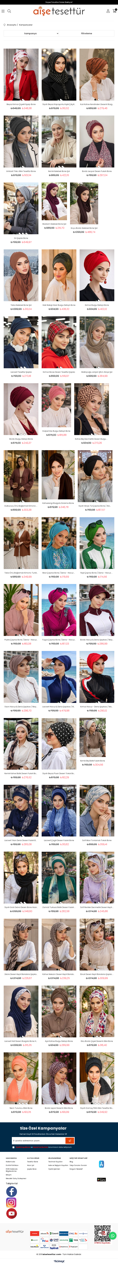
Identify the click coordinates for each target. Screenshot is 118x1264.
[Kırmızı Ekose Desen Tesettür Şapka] (59, 342)
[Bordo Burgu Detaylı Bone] (21, 409)
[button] (19, 100)
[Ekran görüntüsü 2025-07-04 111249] (103, 1235)
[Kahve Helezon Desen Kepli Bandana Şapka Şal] (59, 944)
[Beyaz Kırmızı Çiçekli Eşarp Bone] (21, 75)
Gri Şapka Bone (21, 238)
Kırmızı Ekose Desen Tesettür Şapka (59, 372)
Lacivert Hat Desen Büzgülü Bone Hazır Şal (21, 1041)
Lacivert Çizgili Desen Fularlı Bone (59, 840)
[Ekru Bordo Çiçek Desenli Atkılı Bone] (96, 1011)
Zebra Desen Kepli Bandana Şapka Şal (21, 974)
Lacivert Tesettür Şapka (21, 372)
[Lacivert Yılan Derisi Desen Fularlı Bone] (21, 811)
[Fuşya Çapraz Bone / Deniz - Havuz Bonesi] (59, 610)
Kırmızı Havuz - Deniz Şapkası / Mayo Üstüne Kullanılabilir (97, 706)
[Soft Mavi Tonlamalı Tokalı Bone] (96, 811)
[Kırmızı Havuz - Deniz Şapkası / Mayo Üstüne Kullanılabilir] (96, 677)
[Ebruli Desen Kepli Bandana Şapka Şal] (96, 944)
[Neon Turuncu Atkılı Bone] (21, 1078)
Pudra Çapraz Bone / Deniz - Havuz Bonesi (21, 639)
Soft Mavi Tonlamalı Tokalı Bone (97, 840)
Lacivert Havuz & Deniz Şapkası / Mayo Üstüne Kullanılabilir (59, 706)
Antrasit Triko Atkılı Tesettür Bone (21, 171)
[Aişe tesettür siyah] (15, 1231)
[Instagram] (11, 1202)
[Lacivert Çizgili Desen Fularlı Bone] (59, 811)
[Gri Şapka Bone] (21, 208)
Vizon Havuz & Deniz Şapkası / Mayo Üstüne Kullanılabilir (21, 706)
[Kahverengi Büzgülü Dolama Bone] (58, 475)
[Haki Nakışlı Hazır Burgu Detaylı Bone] (59, 275)
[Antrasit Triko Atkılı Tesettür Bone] (21, 141)
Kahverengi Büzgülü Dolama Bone (58, 503)
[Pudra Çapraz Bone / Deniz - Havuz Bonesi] (21, 610)
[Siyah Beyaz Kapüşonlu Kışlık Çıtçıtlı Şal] (59, 75)
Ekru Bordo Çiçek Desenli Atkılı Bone (97, 1041)
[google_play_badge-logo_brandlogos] (101, 1179)
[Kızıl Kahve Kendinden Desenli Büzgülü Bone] (96, 75)
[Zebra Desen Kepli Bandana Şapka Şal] (21, 944)
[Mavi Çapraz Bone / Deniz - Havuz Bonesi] (59, 543)
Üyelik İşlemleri (54, 1169)
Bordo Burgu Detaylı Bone (21, 439)
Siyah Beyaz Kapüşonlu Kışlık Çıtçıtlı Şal (59, 104)
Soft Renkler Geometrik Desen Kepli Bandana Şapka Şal (97, 907)
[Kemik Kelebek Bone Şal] (59, 141)
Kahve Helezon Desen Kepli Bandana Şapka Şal (59, 974)
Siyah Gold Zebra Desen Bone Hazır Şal (21, 907)
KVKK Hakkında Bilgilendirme (12, 1170)
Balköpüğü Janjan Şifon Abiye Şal (96, 372)
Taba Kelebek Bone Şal (21, 305)
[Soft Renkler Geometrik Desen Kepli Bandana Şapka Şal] (96, 878)
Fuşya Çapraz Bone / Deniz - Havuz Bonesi (59, 639)
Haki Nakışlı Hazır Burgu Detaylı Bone (59, 305)
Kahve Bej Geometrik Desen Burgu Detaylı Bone (91, 439)
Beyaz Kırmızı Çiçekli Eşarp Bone (21, 104)
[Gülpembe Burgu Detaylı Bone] (56, 405)
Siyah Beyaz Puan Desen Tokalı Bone (59, 773)
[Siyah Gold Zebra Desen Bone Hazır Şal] (21, 878)
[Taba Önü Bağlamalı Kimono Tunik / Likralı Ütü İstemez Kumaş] (21, 543)
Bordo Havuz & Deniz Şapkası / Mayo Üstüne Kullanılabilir (97, 639)
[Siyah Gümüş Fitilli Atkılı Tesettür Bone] (96, 1078)
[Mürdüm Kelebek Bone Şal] (54, 201)
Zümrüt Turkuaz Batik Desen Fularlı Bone (59, 907)
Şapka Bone (31, 1169)
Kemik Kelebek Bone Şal (59, 171)
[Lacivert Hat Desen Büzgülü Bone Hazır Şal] (21, 1011)
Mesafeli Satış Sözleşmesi (16, 1179)
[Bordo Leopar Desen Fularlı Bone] (96, 141)
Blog (71, 1162)
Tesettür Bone (32, 1162)
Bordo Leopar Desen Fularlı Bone (97, 171)
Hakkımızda (10, 1162)
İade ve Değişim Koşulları (58, 1165)
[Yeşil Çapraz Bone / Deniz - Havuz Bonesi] (96, 543)
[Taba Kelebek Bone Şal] (21, 275)
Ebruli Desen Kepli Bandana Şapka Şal (97, 974)
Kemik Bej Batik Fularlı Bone (92, 760)
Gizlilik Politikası (12, 1165)
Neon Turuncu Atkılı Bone (21, 1108)
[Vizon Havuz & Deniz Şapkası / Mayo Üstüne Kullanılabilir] (21, 677)
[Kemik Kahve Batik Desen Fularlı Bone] (21, 744)
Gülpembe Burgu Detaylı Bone (56, 431)
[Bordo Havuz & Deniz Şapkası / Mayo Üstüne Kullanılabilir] (96, 610)
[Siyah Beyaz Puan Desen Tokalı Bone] (59, 744)
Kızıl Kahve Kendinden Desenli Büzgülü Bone (97, 104)
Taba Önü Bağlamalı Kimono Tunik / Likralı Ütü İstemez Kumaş (21, 572)
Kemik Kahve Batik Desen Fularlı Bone (21, 773)
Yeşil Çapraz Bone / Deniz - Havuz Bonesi (97, 572)
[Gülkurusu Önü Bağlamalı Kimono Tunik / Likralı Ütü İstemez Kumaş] (21, 476)
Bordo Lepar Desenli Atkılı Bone (59, 1108)
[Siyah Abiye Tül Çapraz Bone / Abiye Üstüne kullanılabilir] (95, 476)
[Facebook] (11, 1191)
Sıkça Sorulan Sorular (78, 1165)
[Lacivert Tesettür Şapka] (21, 342)
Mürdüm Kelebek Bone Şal (54, 224)
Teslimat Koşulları (55, 1162)
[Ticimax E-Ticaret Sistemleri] (59, 1261)
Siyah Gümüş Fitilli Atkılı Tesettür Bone (97, 1108)
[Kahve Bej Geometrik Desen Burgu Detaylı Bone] (91, 409)
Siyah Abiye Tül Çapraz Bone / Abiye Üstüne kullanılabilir (95, 506)
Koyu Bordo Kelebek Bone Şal (84, 228)
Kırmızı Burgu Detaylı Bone (97, 305)
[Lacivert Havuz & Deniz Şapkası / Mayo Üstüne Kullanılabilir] (59, 677)
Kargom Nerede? (76, 1169)
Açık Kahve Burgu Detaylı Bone (59, 1041)
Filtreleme (86, 33)
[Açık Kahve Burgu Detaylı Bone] (59, 1011)
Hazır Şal (30, 1165)
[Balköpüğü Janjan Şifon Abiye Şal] (96, 342)
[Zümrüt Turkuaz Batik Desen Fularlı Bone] (59, 878)
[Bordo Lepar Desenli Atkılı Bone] (59, 1078)
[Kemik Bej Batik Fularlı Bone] (92, 737)
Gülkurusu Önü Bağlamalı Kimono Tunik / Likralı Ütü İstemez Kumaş (21, 506)
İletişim (9, 1175)
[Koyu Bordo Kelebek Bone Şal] (84, 203)
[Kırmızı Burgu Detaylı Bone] (96, 275)
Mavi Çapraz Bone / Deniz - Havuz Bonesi (59, 572)
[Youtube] (11, 1213)
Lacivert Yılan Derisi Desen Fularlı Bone (21, 840)
